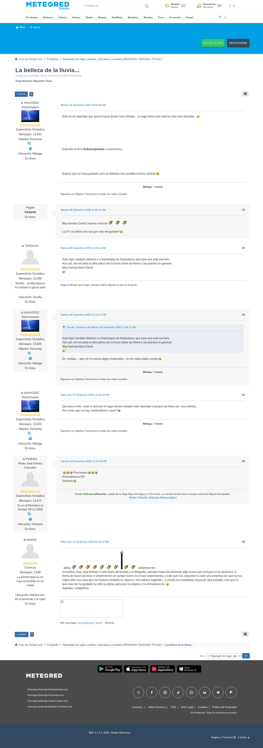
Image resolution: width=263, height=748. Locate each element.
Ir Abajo (21, 94)
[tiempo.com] (47, 6)
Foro (161, 17)
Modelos (133, 17)
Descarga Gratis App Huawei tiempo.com (48, 701)
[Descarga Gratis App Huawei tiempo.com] (162, 669)
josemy (31, 539)
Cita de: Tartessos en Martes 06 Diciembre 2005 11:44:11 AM (101, 327)
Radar (89, 17)
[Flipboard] (231, 692)
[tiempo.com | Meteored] (44, 675)
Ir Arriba (21, 634)
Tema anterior (23, 80)
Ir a (202, 655)
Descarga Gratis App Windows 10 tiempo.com (50, 706)
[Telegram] (217, 692)
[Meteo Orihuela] (30, 519)
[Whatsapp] (191, 692)
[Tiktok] (178, 692)
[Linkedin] (204, 692)
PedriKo (31, 459)
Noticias (48, 17)
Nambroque (144, 59)
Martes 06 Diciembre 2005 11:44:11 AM (83, 248)
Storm (98, 622)
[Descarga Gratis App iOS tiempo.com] (136, 669)
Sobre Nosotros (157, 707)
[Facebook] (152, 692)
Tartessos (31, 245)
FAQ (173, 707)
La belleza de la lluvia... (47, 70)
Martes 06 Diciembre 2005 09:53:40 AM (83, 105)
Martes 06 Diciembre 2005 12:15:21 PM (83, 314)
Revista (148, 17)
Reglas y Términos (222, 737)
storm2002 (31, 102)
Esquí (189, 17)
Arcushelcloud (86, 622)
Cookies (202, 707)
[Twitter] (138, 692)
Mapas (102, 17)
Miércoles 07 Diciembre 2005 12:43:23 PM (85, 394)
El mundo (175, 17)
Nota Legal (187, 707)
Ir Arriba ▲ (244, 737)
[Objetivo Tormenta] (30, 149)
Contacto (137, 707)
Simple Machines (120, 732)
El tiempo (32, 17)
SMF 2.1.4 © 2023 (99, 732)
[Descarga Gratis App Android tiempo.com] (110, 669)
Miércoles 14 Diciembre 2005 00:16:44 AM (85, 541)
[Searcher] (147, 6)
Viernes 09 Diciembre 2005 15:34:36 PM (84, 461)
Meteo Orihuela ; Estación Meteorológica (153, 497)
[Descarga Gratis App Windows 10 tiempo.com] (189, 669)
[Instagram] (165, 692)
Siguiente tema (42, 80)
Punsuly (156, 59)
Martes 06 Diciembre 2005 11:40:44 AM (83, 209)
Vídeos (63, 17)
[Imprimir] (245, 93)
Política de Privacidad (224, 707)
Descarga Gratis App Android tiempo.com (48, 689)
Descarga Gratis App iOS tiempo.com (46, 695)
